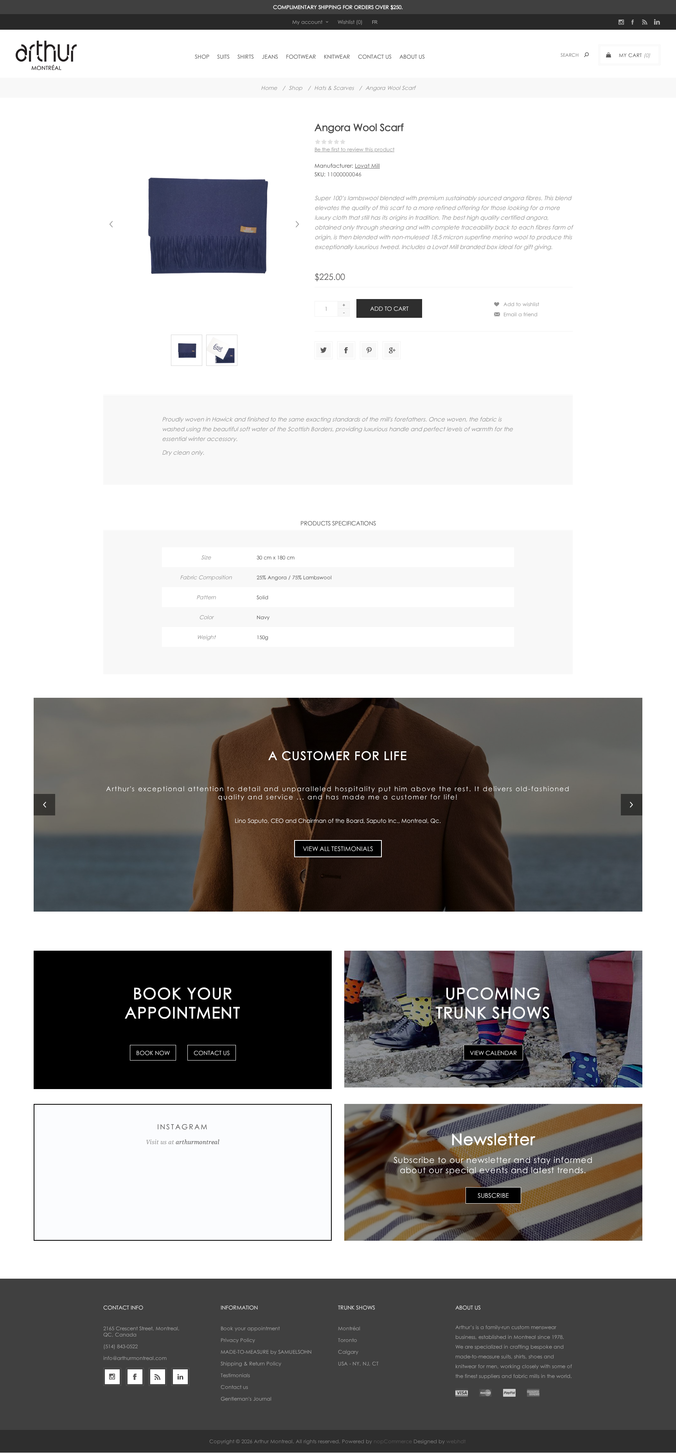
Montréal (349, 1329)
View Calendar (493, 1052)
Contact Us (212, 1052)
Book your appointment (250, 1329)
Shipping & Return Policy (251, 1364)
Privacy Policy (238, 1340)
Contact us (234, 1387)
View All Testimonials (338, 843)
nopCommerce (393, 1442)
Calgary (348, 1352)
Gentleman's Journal (246, 1399)
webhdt (456, 1442)
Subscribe (493, 1195)
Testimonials (235, 1375)
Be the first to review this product (354, 149)
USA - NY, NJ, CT (358, 1364)
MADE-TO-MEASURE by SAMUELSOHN (266, 1352)
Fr (375, 21)
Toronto (347, 1340)
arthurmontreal (197, 1142)
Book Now (153, 1052)
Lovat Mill (367, 165)
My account (307, 22)
